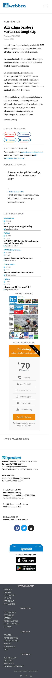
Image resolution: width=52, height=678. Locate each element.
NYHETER (8, 590)
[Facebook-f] (26, 676)
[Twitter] (24, 528)
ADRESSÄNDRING (11, 621)
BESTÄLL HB (9, 615)
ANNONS (7, 644)
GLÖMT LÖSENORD (11, 624)
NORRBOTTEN (12, 21)
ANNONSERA (9, 664)
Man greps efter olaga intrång (18, 226)
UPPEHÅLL (8, 618)
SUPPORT (8, 627)
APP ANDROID (9, 604)
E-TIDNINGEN (9, 595)
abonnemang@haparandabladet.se (16, 478)
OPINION (7, 592)
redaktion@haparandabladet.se (14, 467)
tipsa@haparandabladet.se (32, 152)
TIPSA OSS (8, 661)
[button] (46, 6)
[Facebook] (17, 528)
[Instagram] (31, 528)
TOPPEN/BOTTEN (11, 638)
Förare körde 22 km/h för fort (18, 258)
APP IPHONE (9, 601)
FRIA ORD (7, 635)
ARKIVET (7, 598)
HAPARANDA (9, 218)
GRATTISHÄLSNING (11, 641)
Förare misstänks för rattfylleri (19, 272)
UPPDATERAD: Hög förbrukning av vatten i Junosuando (22, 242)
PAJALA (7, 233)
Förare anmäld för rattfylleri (17, 287)
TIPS (6, 650)
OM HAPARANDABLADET (13, 667)
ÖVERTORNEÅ (9, 264)
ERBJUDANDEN (10, 612)
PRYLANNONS (9, 647)
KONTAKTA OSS (10, 658)
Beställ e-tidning (24, 417)
